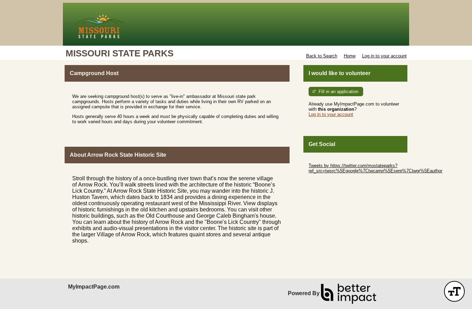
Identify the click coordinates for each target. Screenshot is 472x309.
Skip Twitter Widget (328, 160)
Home (350, 55)
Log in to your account (384, 55)
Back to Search (321, 55)
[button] (454, 291)
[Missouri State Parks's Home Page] (236, 24)
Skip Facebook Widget (331, 181)
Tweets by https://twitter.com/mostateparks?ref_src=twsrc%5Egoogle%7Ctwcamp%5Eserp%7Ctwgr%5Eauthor (375, 168)
